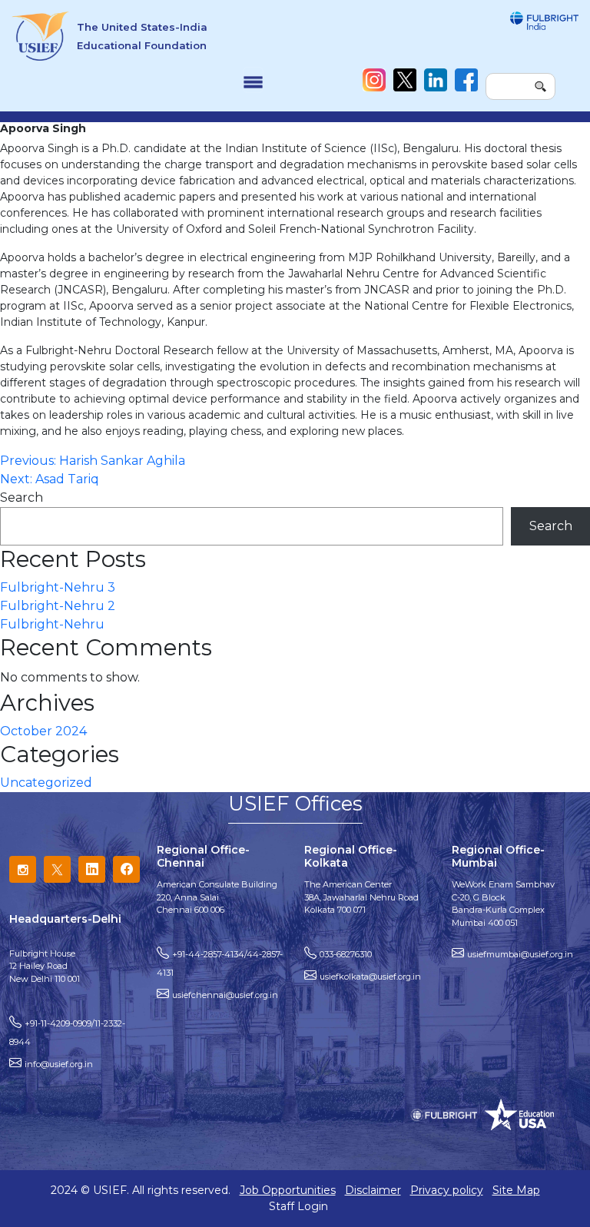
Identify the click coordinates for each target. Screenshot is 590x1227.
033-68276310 (346, 954)
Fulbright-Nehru (52, 624)
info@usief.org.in (59, 1064)
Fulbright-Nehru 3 (57, 587)
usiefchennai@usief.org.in (225, 995)
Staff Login (298, 1206)
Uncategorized (46, 782)
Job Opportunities (288, 1190)
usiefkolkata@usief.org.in (370, 976)
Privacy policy (446, 1190)
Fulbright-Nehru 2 (57, 606)
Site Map (516, 1190)
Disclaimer (373, 1190)
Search (21, 497)
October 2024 (43, 731)
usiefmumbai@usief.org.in (520, 954)
